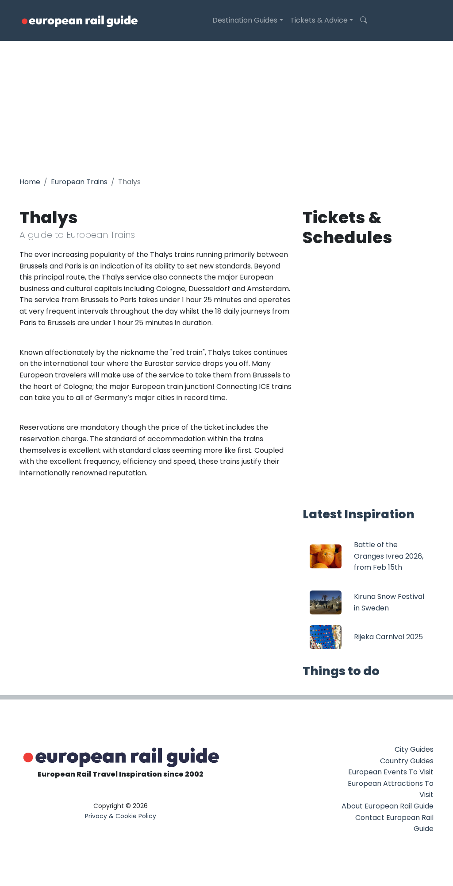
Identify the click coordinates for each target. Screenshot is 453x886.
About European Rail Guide (388, 806)
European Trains (79, 182)
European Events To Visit (391, 772)
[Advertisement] (226, 107)
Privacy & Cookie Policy (120, 816)
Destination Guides (244, 20)
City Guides (414, 749)
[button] (364, 20)
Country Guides (407, 761)
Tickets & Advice (319, 20)
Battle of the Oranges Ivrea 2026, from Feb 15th (388, 556)
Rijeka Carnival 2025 (388, 637)
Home (29, 182)
